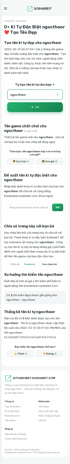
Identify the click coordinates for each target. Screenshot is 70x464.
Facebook (29, 264)
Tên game (10, 420)
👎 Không (49, 353)
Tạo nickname (12, 406)
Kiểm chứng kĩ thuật (49, 415)
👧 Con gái (49, 161)
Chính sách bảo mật (16, 438)
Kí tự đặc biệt (12, 411)
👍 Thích (20, 353)
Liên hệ (42, 420)
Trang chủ (9, 21)
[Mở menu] (5, 8)
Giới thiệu (44, 406)
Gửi (58, 207)
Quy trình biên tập (48, 411)
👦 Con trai (20, 161)
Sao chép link (49, 264)
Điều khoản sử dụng (15, 434)
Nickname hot (12, 415)
